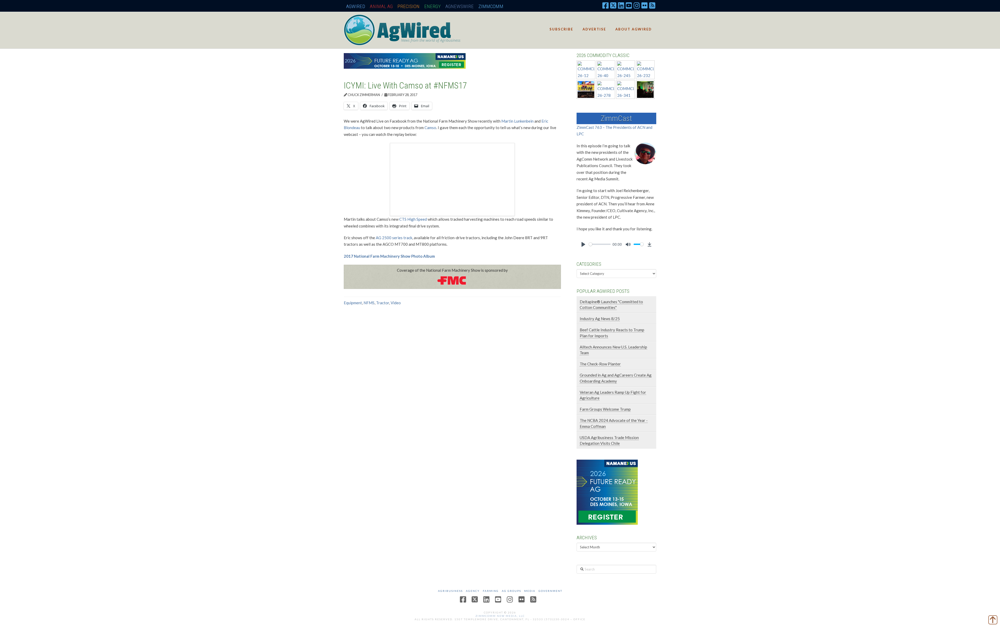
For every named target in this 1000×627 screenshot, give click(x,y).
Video (396, 302)
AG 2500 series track (394, 237)
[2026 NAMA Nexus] (405, 60)
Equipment (353, 302)
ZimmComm (490, 6)
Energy (432, 6)
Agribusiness (450, 590)
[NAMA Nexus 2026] (607, 491)
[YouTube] (629, 5)
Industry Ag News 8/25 (600, 318)
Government (550, 590)
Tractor (382, 302)
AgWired (355, 6)
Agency (473, 590)
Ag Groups (511, 590)
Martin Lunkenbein (517, 121)
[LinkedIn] (621, 5)
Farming (491, 590)
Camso (430, 127)
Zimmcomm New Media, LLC (500, 615)
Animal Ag (381, 6)
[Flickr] (644, 5)
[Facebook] (605, 5)
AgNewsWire (459, 6)
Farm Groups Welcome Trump (605, 409)
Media (529, 590)
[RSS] (652, 5)
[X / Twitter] (613, 5)
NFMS (369, 302)
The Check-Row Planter (600, 364)
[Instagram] (637, 5)
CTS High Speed (413, 219)
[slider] (600, 244)
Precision (408, 6)
